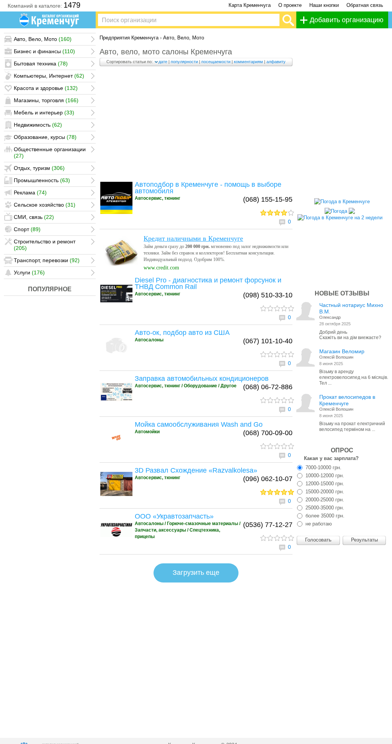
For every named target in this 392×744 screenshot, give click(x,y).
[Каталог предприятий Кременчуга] (50, 19)
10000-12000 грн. (324, 475)
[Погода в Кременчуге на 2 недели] (339, 216)
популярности (184, 61)
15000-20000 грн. (324, 491)
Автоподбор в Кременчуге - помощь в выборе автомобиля (208, 188)
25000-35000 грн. (324, 508)
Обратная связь (364, 5)
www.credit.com (161, 268)
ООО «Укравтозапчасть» (174, 516)
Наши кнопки (324, 5)
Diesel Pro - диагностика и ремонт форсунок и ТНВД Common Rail (208, 283)
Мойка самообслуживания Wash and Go (199, 424)
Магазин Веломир (341, 351)
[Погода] (340, 209)
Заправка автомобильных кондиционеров (202, 378)
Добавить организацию (347, 20)
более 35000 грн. (324, 516)
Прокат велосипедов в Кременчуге (347, 400)
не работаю (318, 524)
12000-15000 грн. (324, 483)
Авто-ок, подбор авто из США (182, 332)
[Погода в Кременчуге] (342, 201)
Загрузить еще (196, 572)
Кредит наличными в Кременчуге (193, 238)
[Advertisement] (196, 125)
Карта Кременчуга (250, 5)
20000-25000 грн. (324, 500)
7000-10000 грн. (322, 467)
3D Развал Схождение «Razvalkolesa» (196, 470)
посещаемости (215, 61)
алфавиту (276, 61)
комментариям (248, 61)
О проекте (290, 5)
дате (162, 61)
